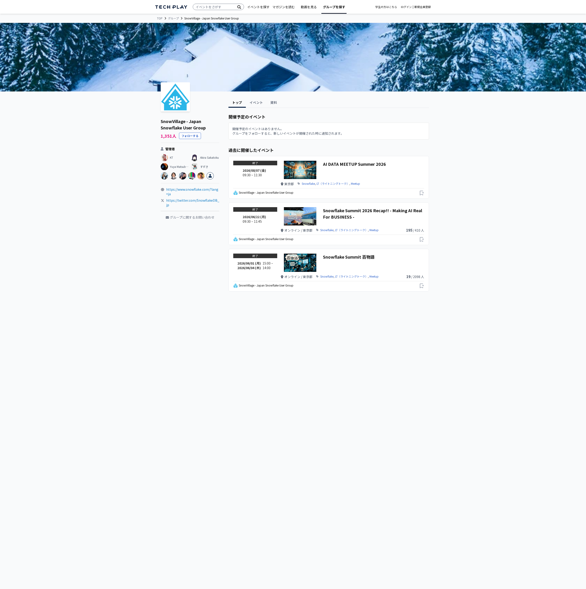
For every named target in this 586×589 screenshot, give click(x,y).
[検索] (239, 7)
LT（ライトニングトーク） (333, 183)
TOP (160, 18)
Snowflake (308, 183)
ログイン (406, 7)
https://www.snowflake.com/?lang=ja (192, 191)
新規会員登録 (422, 7)
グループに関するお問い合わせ (192, 217)
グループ (173, 18)
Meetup (355, 183)
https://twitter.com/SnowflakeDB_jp (192, 202)
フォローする (190, 136)
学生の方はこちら (386, 7)
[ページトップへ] (171, 7)
